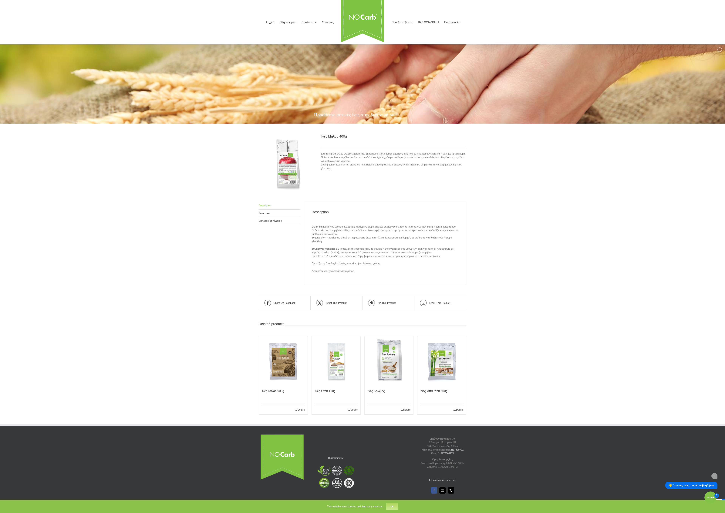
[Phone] (451, 490)
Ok (392, 506)
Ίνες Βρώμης (376, 391)
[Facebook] (434, 490)
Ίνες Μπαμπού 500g (433, 391)
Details (301, 409)
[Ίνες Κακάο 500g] (283, 360)
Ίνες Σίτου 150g (325, 391)
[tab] (279, 206)
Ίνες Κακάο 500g (273, 391)
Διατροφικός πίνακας (270, 220)
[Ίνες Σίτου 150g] (336, 360)
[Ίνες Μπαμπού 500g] (441, 360)
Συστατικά (264, 213)
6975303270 (447, 453)
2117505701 (457, 449)
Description (265, 205)
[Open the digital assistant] (710, 497)
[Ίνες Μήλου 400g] (287, 162)
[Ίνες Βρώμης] (389, 360)
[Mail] (442, 490)
